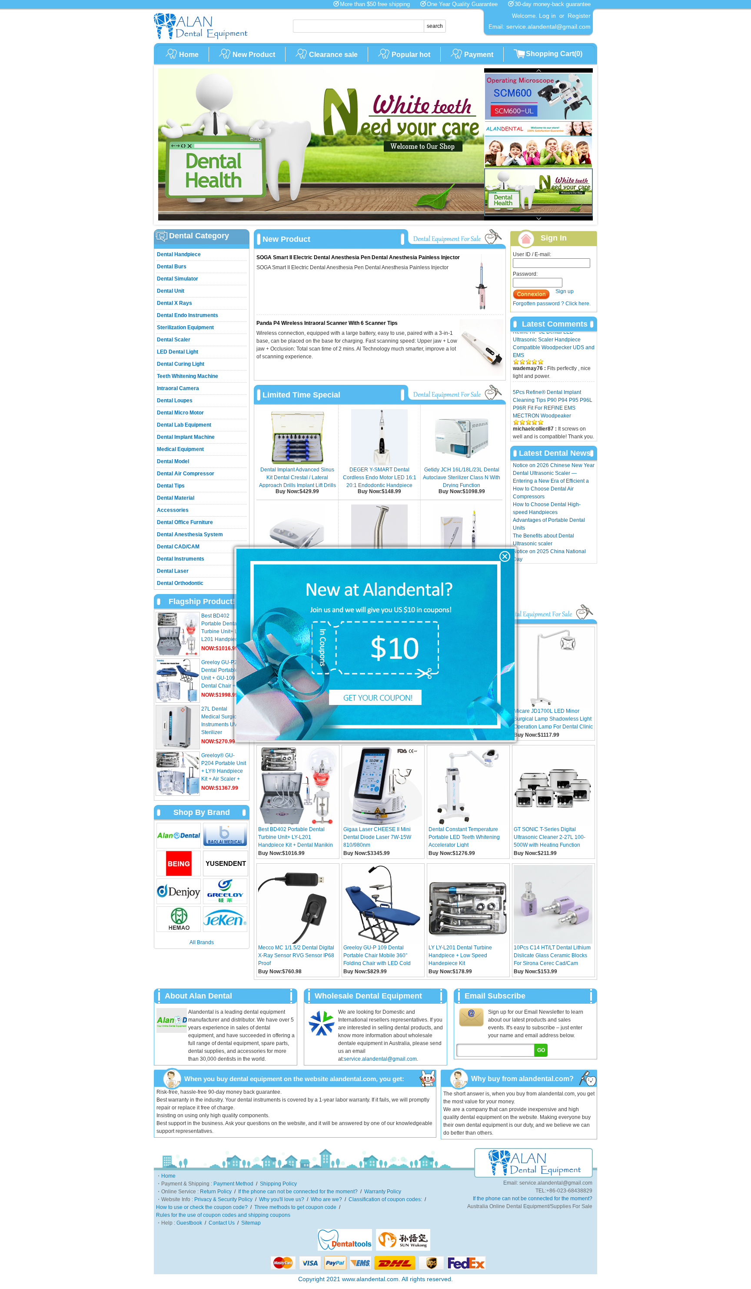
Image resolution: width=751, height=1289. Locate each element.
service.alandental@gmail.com (380, 1059)
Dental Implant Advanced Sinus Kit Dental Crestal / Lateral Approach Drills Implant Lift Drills (297, 477)
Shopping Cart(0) (554, 53)
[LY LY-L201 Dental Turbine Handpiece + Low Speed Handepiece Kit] (468, 942)
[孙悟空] (403, 1249)
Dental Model (173, 461)
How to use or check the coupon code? (202, 1207)
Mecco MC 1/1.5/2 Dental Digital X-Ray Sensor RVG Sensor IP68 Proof (296, 955)
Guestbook (189, 1223)
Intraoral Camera (178, 388)
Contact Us (526, 425)
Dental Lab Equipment (184, 425)
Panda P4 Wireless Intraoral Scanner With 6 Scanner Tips (327, 323)
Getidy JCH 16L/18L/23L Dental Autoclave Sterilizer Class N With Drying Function (461, 477)
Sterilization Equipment (185, 327)
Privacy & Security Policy (223, 1199)
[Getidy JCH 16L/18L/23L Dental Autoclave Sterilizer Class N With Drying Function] (461, 464)
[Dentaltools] (345, 1249)
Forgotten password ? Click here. (552, 304)
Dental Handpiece (179, 254)
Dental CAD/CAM (178, 547)
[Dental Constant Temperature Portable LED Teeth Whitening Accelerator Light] (468, 824)
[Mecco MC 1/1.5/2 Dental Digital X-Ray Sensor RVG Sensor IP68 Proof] (297, 942)
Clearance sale (333, 54)
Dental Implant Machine (186, 437)
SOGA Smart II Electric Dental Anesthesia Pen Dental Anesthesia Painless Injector (358, 257)
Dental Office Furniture (185, 522)
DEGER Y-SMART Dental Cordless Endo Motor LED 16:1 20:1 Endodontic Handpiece (379, 477)
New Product (254, 54)
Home (189, 54)
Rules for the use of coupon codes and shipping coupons (223, 1215)
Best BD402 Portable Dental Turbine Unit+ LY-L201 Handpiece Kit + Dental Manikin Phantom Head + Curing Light (295, 836)
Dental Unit (170, 291)
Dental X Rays (174, 303)
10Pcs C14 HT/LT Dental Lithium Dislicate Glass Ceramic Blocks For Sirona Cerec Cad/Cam (552, 955)
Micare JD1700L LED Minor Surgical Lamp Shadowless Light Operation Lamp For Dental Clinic (553, 718)
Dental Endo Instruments (187, 315)
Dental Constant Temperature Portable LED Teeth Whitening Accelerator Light (464, 836)
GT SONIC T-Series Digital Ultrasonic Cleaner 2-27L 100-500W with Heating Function (549, 836)
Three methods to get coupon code (295, 1207)
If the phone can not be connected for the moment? (298, 1192)
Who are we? (326, 1199)
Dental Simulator (177, 279)
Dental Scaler (173, 340)
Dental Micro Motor (180, 413)
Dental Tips (171, 486)
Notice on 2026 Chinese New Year (554, 465)
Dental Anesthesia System (190, 534)
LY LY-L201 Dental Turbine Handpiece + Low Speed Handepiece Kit (460, 955)
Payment (478, 54)
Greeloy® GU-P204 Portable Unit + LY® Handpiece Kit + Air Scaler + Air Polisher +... (223, 771)
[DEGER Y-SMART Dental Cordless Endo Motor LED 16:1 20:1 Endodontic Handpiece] (379, 464)
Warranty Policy (382, 1192)
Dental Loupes (175, 400)
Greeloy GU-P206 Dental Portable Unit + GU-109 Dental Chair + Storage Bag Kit (222, 678)
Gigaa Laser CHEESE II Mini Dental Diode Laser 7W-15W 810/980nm (377, 836)
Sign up (564, 291)
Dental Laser (173, 571)
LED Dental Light (177, 352)
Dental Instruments (180, 559)
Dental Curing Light (180, 364)
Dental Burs (171, 267)
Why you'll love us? (281, 1199)
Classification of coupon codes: (385, 1199)
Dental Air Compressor (185, 474)
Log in (547, 15)
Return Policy (216, 1192)
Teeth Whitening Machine (187, 376)
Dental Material (175, 498)
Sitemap (251, 1223)
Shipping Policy (278, 1184)
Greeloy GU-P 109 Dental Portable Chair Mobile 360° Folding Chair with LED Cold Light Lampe (377, 955)
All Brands (201, 942)
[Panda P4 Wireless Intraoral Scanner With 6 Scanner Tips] (481, 374)
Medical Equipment (180, 449)
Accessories (173, 510)
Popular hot (411, 54)
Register (579, 15)
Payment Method (233, 1184)
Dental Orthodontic (180, 583)
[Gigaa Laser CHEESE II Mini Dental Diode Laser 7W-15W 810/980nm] (382, 824)
